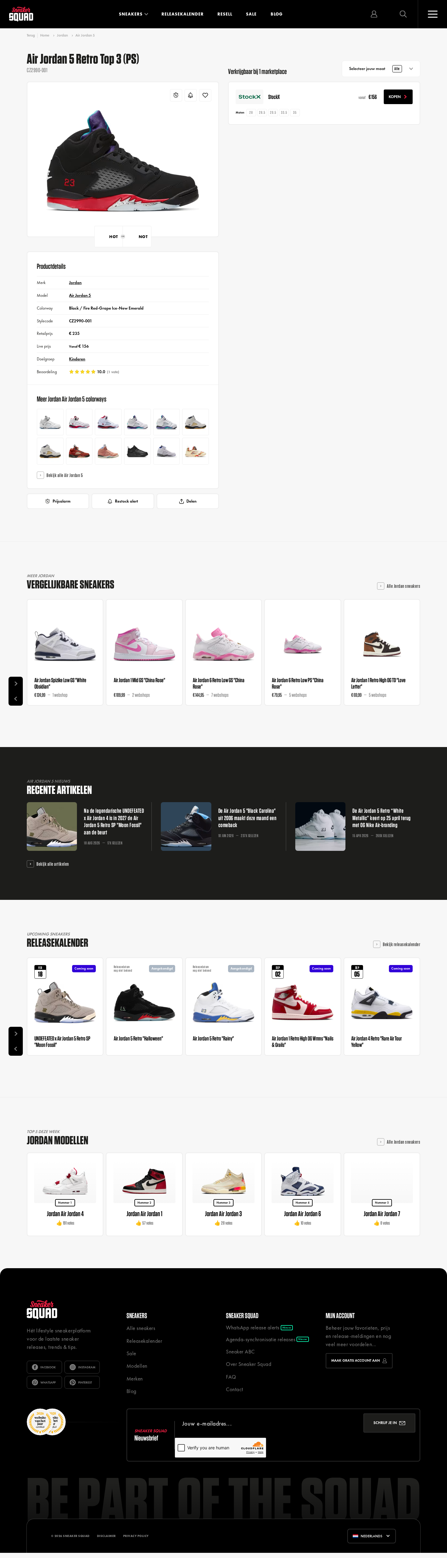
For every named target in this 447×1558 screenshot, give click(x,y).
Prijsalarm (62, 501)
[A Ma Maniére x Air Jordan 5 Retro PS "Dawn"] (195, 422)
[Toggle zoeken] (403, 14)
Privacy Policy (136, 1536)
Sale (251, 14)
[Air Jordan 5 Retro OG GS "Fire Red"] (79, 422)
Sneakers (131, 14)
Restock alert (126, 501)
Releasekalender (182, 14)
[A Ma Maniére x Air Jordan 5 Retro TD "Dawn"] (50, 451)
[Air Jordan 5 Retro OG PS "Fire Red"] (108, 422)
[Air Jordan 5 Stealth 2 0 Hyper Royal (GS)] (166, 451)
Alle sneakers (140, 1328)
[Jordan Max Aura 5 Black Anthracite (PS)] (137, 451)
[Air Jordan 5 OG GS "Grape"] (137, 422)
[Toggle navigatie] (432, 14)
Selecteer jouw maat (374, 68)
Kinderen (77, 359)
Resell (224, 14)
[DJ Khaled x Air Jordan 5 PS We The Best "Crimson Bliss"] (108, 451)
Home (44, 35)
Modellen (136, 1366)
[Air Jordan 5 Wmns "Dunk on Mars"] (79, 451)
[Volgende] (16, 684)
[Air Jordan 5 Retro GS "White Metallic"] (50, 422)
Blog (277, 14)
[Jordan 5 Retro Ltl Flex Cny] (195, 451)
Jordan (62, 35)
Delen (191, 501)
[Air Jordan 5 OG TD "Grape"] (166, 422)
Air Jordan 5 (85, 35)
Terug (31, 35)
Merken (134, 1378)
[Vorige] (16, 698)
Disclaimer (106, 1536)
